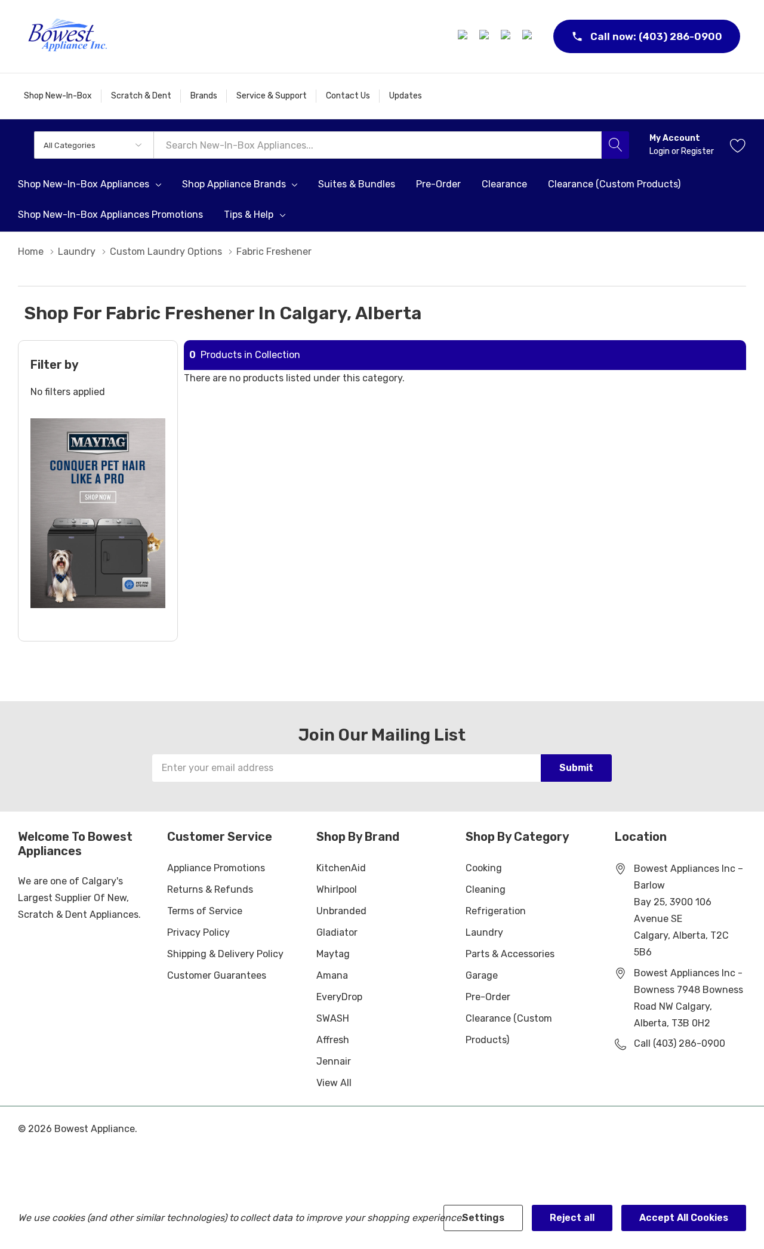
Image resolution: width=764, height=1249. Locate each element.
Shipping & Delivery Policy (225, 954)
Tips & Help (248, 215)
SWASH (332, 1018)
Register (697, 151)
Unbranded (341, 911)
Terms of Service (204, 911)
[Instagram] (485, 36)
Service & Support (271, 96)
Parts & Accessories (510, 954)
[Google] (507, 36)
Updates (405, 96)
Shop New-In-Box (58, 96)
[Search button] (615, 145)
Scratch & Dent (141, 96)
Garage (482, 975)
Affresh (332, 1040)
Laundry (484, 932)
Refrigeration (496, 911)
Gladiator (337, 932)
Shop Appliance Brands (234, 184)
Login (660, 151)
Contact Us (348, 96)
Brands (203, 96)
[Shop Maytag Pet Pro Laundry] (97, 513)
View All (334, 1082)
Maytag (333, 954)
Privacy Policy (198, 932)
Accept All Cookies (683, 1217)
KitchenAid (341, 868)
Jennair (333, 1061)
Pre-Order (488, 997)
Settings (483, 1217)
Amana (332, 975)
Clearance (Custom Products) (509, 1029)
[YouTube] (528, 36)
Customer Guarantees (216, 975)
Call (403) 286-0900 (679, 1043)
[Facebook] (464, 36)
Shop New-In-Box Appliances (83, 184)
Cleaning (486, 889)
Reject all (572, 1217)
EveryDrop (339, 997)
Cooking (484, 868)
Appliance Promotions (216, 868)
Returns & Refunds (210, 889)
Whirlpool (336, 889)
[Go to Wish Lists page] (738, 145)
